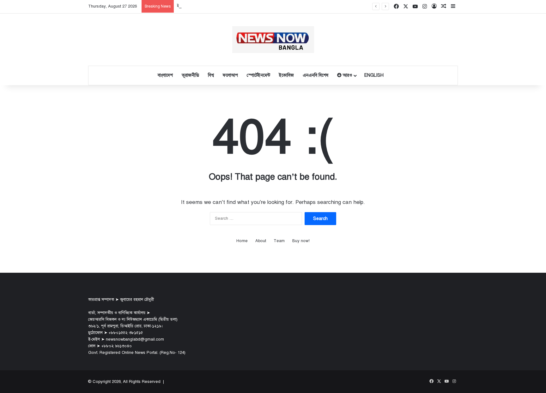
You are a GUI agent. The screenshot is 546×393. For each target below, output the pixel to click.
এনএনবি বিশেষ (315, 75)
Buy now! (301, 240)
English (374, 75)
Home (242, 240)
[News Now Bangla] (273, 39)
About (260, 240)
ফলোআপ (230, 75)
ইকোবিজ (286, 75)
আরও (347, 75)
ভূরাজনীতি (190, 75)
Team (279, 240)
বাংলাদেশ (165, 75)
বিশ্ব (211, 75)
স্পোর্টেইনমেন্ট (258, 75)
